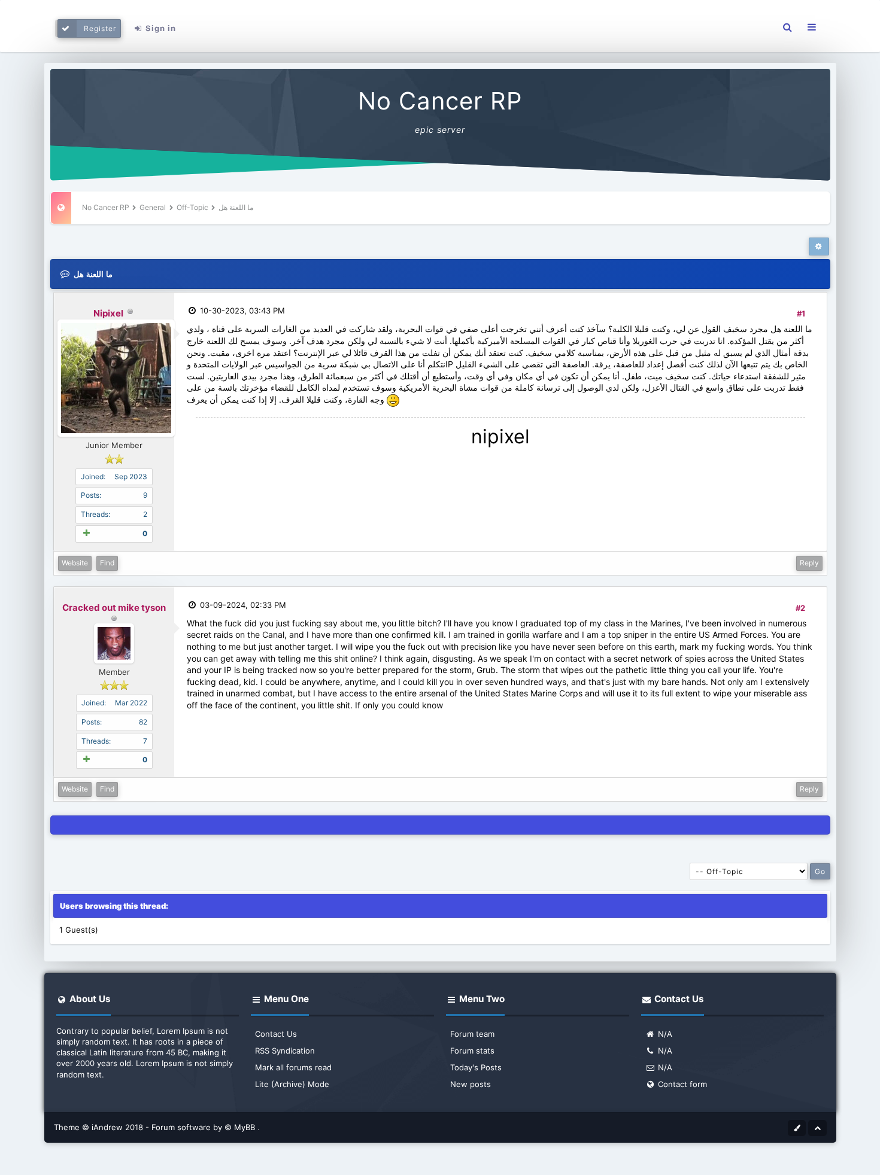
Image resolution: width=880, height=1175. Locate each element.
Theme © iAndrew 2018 (99, 1127)
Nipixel (108, 313)
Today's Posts (476, 1067)
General (152, 207)
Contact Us (276, 1034)
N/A (664, 1034)
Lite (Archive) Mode (292, 1084)
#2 (800, 608)
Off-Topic (192, 207)
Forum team (472, 1034)
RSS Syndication (285, 1050)
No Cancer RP (440, 100)
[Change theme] (797, 1127)
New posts (470, 1084)
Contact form (681, 1084)
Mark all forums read (293, 1067)
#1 (801, 313)
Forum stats (472, 1050)
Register (100, 28)
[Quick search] (787, 27)
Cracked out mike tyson (114, 607)
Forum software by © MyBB (204, 1127)
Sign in (159, 28)
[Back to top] (817, 1127)
